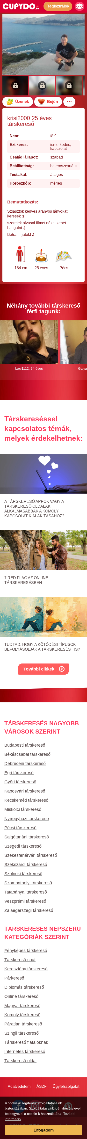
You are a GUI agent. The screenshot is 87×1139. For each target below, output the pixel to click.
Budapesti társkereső (24, 745)
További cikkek (38, 669)
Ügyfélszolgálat (66, 1086)
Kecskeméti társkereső (26, 800)
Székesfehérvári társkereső (30, 855)
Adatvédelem (19, 1086)
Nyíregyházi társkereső (26, 818)
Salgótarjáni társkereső (26, 837)
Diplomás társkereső (24, 987)
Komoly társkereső (22, 1015)
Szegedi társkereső (23, 846)
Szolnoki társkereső (23, 874)
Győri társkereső (20, 782)
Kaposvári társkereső (24, 791)
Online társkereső (21, 996)
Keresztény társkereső (26, 969)
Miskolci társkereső (22, 809)
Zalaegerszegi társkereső (28, 910)
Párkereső (14, 978)
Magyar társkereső (22, 1005)
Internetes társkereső (24, 1051)
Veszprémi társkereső (25, 901)
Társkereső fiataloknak (26, 1042)
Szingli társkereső (21, 1033)
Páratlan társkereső (23, 1024)
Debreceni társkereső (25, 763)
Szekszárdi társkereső (25, 864)
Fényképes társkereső (25, 950)
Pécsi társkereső (20, 828)
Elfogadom (44, 1130)
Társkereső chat (20, 960)
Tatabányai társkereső (25, 892)
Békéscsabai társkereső (27, 754)
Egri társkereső (19, 773)
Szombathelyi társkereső (28, 883)
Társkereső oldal (20, 1061)
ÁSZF (41, 1086)
